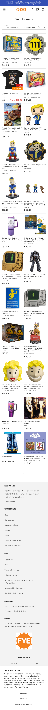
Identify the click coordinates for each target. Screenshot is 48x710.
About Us (8, 560)
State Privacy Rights (13, 540)
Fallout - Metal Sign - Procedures (10, 312)
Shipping (8, 535)
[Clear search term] (38, 26)
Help (6, 515)
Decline (23, 699)
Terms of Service (11, 570)
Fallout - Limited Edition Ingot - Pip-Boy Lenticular (34, 312)
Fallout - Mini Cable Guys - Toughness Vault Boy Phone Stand (12, 166)
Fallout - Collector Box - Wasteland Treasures (33, 94)
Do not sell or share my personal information (18, 581)
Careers (7, 565)
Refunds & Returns (12, 545)
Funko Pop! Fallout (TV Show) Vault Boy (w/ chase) (35, 129)
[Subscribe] (36, 663)
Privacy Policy (21, 687)
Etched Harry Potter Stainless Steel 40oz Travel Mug (12, 239)
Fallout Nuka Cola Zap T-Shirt (11, 94)
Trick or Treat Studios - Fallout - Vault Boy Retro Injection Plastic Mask (33, 386)
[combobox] (24, 26)
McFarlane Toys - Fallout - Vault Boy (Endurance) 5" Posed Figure (34, 239)
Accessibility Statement (14, 588)
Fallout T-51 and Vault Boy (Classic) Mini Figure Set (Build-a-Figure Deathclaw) (34, 203)
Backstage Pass (11, 525)
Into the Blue (7, 456)
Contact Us (9, 520)
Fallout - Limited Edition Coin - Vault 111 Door (33, 59)
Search (7, 530)
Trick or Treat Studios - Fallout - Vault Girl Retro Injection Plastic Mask (11, 386)
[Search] (43, 26)
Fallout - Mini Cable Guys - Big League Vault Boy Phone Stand (12, 203)
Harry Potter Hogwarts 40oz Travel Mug (12, 422)
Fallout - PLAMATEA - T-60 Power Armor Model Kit (34, 275)
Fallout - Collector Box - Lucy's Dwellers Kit (11, 59)
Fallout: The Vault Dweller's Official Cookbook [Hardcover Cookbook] (12, 129)
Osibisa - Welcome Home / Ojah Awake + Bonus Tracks (34, 457)
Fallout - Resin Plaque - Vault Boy (35, 165)
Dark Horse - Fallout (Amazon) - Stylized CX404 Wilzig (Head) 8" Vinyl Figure (35, 349)
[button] (4, 9)
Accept (23, 693)
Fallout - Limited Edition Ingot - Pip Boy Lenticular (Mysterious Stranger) (11, 276)
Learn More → (10, 502)
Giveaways (7, 618)
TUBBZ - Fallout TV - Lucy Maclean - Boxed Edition (12, 347)
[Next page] (30, 473)
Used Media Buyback (13, 593)
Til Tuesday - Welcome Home (33, 422)
